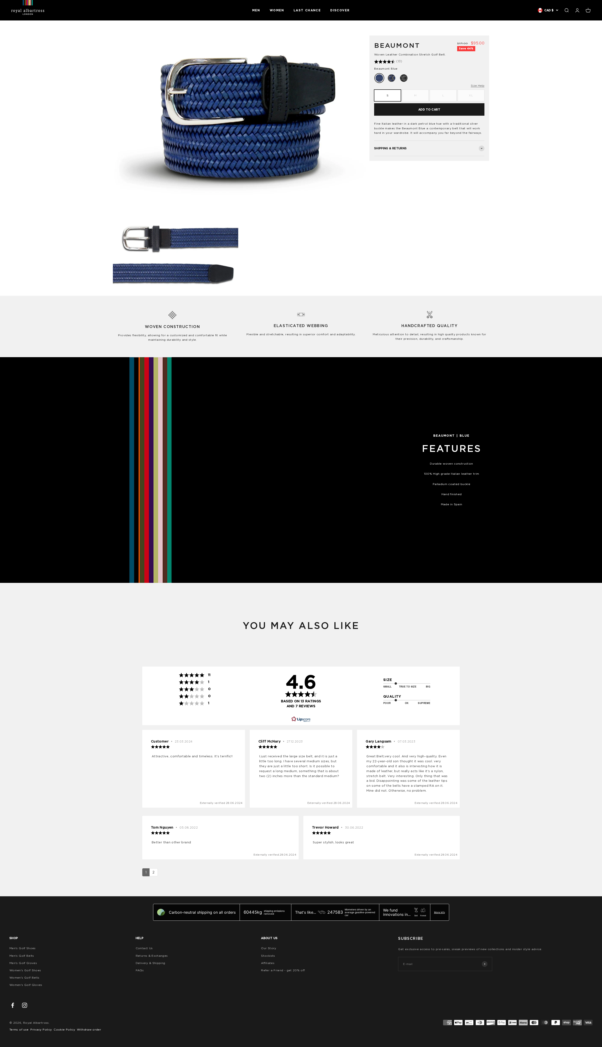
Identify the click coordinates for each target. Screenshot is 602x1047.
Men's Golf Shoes (22, 948)
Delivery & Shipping (150, 963)
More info (439, 912)
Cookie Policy (64, 1029)
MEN (256, 10)
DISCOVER (340, 10)
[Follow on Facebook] (12, 1005)
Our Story (268, 948)
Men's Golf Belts (21, 955)
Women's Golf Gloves (25, 985)
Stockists (268, 955)
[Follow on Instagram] (24, 1005)
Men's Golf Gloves (23, 963)
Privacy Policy (41, 1029)
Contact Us (144, 948)
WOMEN (277, 10)
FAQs (140, 970)
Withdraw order (89, 1029)
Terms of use (18, 1029)
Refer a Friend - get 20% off (283, 970)
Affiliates (267, 963)
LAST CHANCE (307, 10)
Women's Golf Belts (24, 977)
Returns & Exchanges (152, 955)
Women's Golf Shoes (25, 970)
